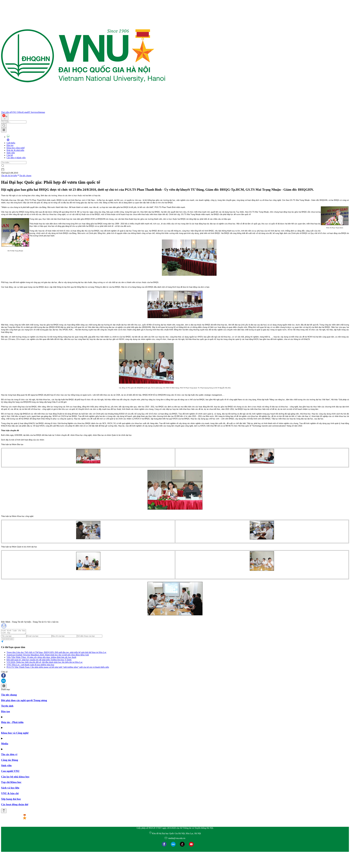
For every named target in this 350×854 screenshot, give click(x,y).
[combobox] (4, 117)
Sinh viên (11, 153)
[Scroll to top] (4, 811)
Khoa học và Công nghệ (14, 732)
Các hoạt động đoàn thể (14, 804)
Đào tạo (10, 145)
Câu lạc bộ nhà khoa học (15, 776)
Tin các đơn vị (9, 754)
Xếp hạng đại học (11, 799)
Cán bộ (10, 155)
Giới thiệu (11, 143)
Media (4, 743)
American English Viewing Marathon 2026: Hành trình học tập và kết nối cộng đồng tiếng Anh (48, 655)
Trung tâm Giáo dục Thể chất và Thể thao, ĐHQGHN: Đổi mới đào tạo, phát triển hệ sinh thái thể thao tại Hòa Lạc (56, 652)
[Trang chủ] (83, 110)
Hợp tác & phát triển (15, 150)
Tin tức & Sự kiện (9, 175)
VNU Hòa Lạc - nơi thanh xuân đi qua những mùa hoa (30, 664)
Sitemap (41, 112)
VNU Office (16, 112)
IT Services (33, 112)
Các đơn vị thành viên (16, 157)
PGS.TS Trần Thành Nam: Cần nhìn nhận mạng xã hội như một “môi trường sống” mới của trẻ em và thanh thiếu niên (58, 667)
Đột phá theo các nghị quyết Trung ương (24, 700)
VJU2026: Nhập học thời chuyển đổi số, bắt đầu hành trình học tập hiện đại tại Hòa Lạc (45, 662)
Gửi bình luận (7, 639)
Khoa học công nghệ (16, 148)
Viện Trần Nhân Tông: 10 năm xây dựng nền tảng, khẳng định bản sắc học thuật (41, 657)
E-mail (25, 112)
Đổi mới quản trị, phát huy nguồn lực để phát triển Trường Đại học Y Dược (39, 660)
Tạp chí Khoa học (11, 782)
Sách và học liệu (10, 787)
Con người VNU (10, 771)
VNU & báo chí (10, 793)
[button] (175, 675)
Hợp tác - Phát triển (12, 722)
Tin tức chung (25, 175)
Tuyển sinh (7, 705)
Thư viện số (6, 112)
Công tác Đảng (9, 760)
